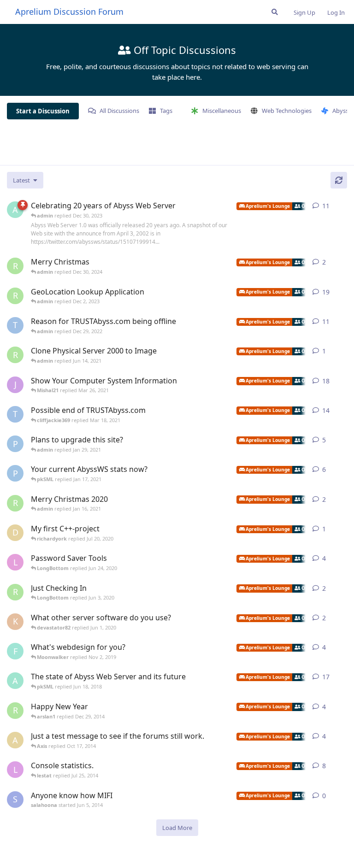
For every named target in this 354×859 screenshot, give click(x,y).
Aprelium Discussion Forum (69, 11)
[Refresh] (338, 180)
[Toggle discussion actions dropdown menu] (343, 206)
